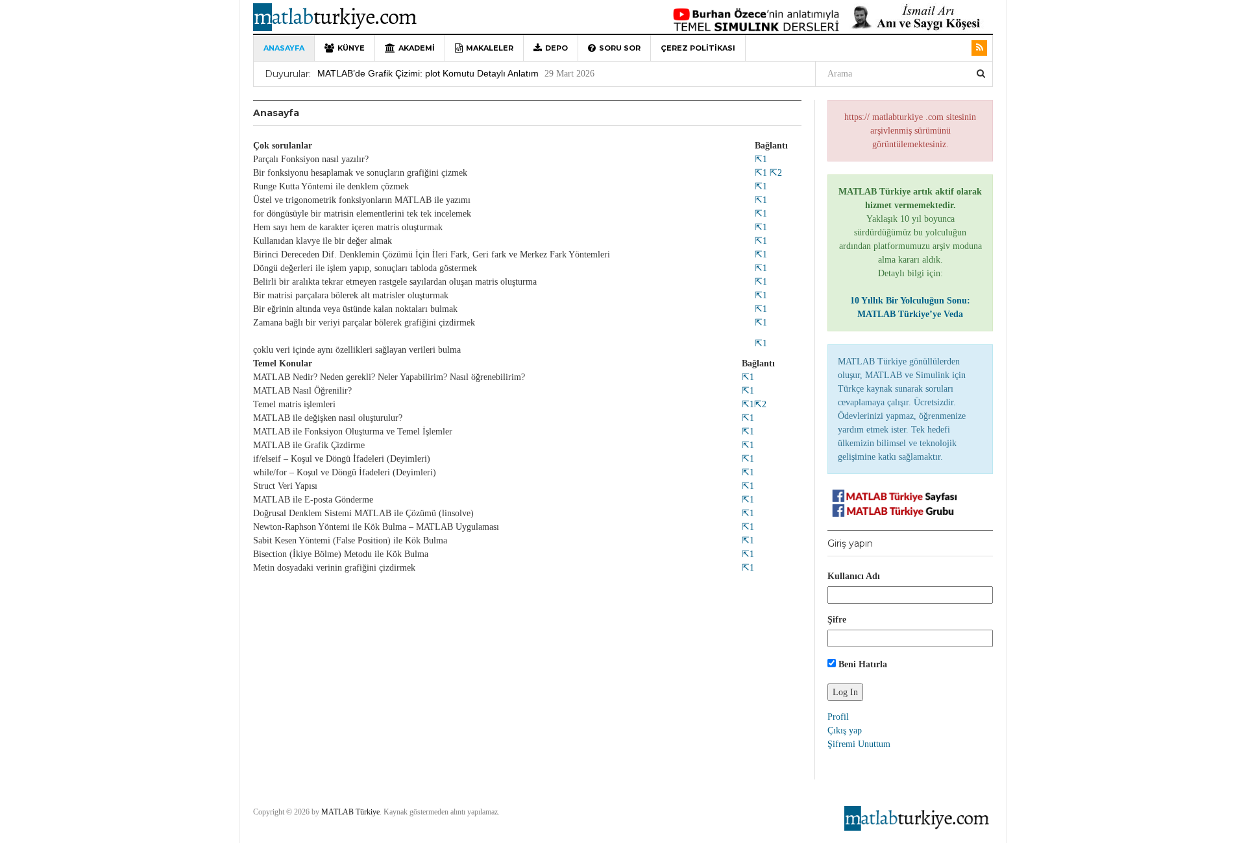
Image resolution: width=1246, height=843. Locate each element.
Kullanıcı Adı (853, 576)
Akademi (416, 48)
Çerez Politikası (698, 48)
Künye (351, 48)
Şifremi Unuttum (858, 744)
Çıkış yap (844, 730)
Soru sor (620, 48)
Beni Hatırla (861, 664)
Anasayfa (283, 48)
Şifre (836, 619)
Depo (556, 48)
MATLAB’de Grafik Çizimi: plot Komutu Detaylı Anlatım (428, 73)
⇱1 (761, 159)
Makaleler (489, 48)
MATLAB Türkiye (350, 811)
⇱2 (774, 173)
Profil (838, 717)
